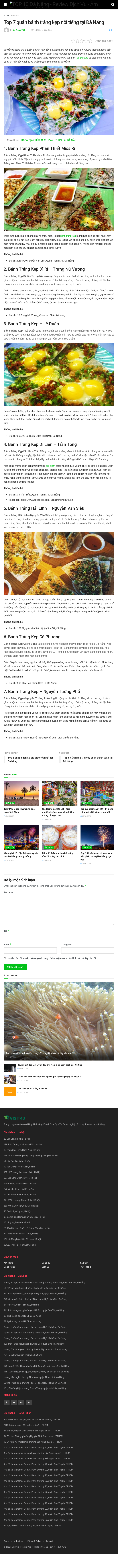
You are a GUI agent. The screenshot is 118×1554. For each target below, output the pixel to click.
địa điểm (50, 465)
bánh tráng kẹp (68, 235)
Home (6, 15)
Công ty (46, 1263)
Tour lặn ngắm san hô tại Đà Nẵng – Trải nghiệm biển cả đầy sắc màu (39, 1053)
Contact (49, 1541)
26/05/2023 (47, 860)
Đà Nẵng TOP (19, 30)
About (6, 1541)
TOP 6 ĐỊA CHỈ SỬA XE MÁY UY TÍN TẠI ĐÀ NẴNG (49, 140)
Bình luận (9, 892)
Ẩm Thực (49, 847)
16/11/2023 (23, 1092)
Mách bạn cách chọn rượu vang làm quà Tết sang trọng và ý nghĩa (49, 1077)
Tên (7, 930)
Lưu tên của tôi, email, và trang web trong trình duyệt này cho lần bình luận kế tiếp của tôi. (51, 958)
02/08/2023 (86, 816)
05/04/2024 (23, 1069)
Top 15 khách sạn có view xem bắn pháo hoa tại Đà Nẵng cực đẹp (96, 856)
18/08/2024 (11, 1057)
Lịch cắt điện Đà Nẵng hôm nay (32, 1088)
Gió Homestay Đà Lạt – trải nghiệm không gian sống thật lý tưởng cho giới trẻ (58, 812)
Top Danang (81, 57)
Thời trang (85, 1267)
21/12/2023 (23, 1080)
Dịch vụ (45, 1267)
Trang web (66, 944)
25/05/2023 (86, 864)
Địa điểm (15, 15)
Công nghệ (9, 1267)
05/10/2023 (9, 816)
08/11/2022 (35, 30)
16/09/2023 (47, 819)
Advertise (18, 1541)
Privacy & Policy (34, 1541)
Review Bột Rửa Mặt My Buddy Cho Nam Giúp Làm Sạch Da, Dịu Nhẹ (50, 1065)
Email (7, 944)
